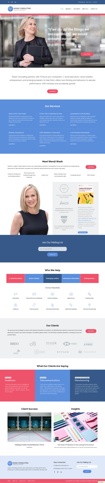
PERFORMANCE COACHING (49, 133)
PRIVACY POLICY (31, 480)
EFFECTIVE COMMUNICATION (50, 114)
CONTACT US (22, 480)
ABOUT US (14, 480)
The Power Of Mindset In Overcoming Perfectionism (75, 445)
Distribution (29, 447)
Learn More (12, 125)
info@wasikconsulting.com (61, 465)
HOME (9, 480)
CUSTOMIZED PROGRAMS (79, 133)
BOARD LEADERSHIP (16, 133)
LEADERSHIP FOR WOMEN (80, 114)
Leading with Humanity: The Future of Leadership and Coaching (87, 220)
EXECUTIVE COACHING (17, 114)
